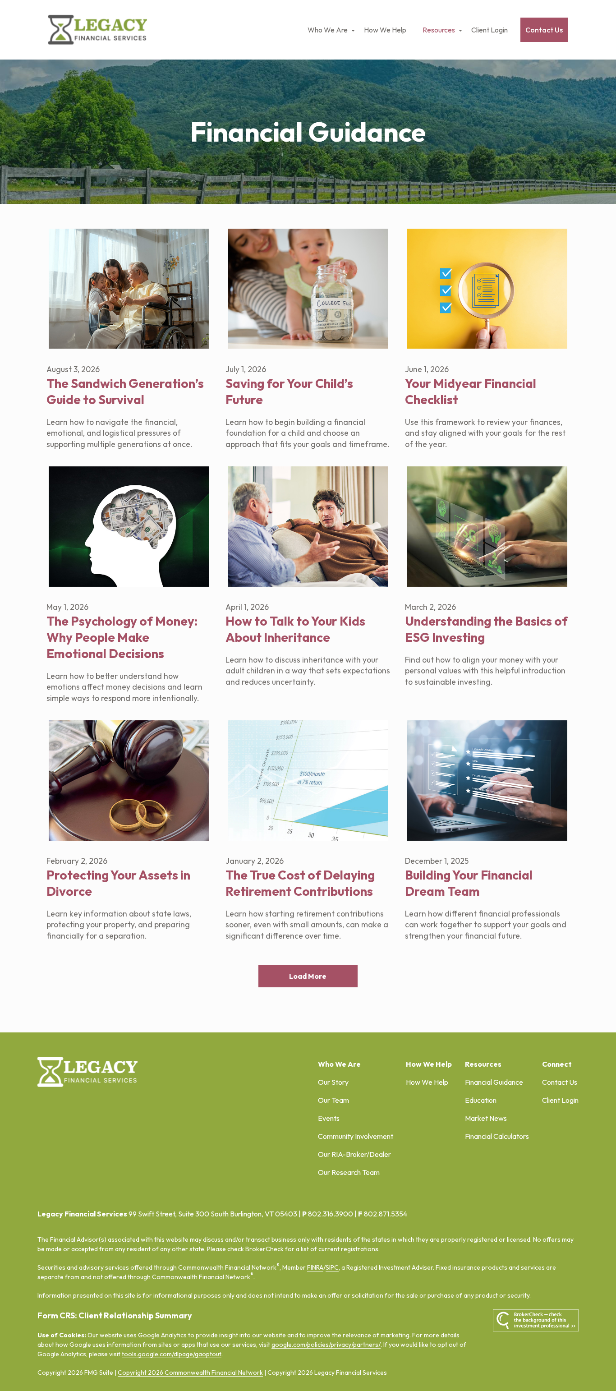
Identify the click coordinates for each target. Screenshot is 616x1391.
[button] (327, 30)
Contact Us (559, 1082)
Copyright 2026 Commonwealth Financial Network (190, 1372)
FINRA (315, 1267)
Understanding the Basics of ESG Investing (486, 629)
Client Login (560, 1100)
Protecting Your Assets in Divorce (118, 883)
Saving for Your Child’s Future (289, 391)
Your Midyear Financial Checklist (470, 391)
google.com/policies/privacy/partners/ (326, 1344)
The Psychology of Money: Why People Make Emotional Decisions (122, 637)
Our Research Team (349, 1172)
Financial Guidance (494, 1082)
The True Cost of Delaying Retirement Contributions (300, 883)
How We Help (427, 1082)
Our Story (333, 1082)
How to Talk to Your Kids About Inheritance (295, 629)
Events (329, 1118)
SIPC (332, 1267)
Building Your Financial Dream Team (469, 883)
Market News (486, 1118)
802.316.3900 (330, 1213)
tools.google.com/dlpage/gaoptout (171, 1354)
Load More (307, 976)
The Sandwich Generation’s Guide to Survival (125, 391)
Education (480, 1100)
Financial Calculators (497, 1136)
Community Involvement (355, 1136)
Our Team (333, 1100)
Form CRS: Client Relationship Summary (114, 1315)
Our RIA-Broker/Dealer (354, 1154)
